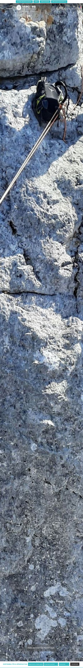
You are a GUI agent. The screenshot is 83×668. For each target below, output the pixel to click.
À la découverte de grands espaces (41, 648)
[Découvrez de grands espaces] (41, 332)
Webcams (74, 6)
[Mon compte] (68, 6)
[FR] (80, 7)
